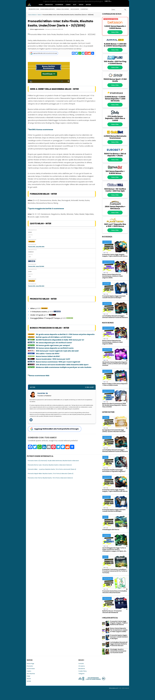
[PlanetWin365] (115, 222)
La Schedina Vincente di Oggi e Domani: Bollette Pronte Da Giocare (115, 316)
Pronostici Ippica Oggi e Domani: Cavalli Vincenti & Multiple (114, 297)
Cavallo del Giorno (62, 9)
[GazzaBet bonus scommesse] (31, 364)
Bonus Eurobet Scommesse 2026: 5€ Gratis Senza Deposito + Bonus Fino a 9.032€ (114, 405)
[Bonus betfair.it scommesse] (49, 82)
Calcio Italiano (108, 578)
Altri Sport (106, 283)
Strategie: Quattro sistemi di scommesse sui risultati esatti (118, 650)
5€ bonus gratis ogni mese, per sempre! (53, 345)
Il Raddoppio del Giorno (110, 529)
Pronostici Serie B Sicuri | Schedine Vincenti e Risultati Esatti (114, 592)
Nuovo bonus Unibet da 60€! (48, 356)
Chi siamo (81, 666)
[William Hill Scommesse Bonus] (31, 342)
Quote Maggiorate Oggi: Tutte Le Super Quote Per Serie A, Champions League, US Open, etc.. (114, 549)
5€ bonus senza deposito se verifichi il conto (55, 348)
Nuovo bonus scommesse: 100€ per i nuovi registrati (58, 362)
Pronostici (49, 4)
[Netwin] (115, 205)
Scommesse (59, 4)
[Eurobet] (115, 152)
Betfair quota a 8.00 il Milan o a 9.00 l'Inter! (54, 337)
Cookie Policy (82, 671)
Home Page (30, 663)
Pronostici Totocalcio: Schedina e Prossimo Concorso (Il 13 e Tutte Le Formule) (114, 571)
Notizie (88, 4)
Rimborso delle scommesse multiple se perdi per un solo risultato (63, 367)
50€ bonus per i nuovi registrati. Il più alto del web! (57, 351)
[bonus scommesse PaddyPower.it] (31, 345)
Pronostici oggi (34, 9)
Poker (28, 676)
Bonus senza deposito (47, 9)
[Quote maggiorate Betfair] (46, 208)
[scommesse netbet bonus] (52, 315)
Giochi (81, 4)
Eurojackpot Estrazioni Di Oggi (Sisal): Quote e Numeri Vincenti (113, 430)
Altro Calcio (107, 242)
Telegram (81, 673)
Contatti (81, 663)
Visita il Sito (115, 32)
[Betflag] (115, 59)
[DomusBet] (115, 169)
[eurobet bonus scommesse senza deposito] (31, 353)
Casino (68, 4)
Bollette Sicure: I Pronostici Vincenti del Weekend (112, 611)
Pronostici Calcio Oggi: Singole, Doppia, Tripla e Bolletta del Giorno (114, 255)
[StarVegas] (115, 95)
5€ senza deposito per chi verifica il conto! (54, 342)
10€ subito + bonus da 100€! (47, 353)
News (31, 5)
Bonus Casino (107, 349)
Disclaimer (81, 668)
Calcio (105, 457)
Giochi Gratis (75, 9)
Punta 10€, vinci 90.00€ (36, 286)
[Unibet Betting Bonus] (69, 318)
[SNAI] (115, 77)
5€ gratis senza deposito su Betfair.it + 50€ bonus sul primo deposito (65, 334)
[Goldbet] (115, 134)
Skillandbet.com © (113, 688)
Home (41, 4)
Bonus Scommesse (108, 262)
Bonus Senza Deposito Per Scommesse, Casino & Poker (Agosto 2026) (112, 276)
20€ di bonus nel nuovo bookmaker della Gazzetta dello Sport (62, 364)
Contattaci (84, 9)
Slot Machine (31, 673)
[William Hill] (115, 187)
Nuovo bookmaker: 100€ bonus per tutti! (53, 359)
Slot (74, 4)
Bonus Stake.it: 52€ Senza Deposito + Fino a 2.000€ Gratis (114, 384)
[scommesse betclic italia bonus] (31, 351)
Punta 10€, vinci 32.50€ (36, 266)
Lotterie (106, 417)
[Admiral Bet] (115, 42)
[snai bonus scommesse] (31, 261)
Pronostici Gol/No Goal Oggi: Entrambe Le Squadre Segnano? (114, 470)
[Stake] (115, 114)
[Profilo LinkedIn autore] (31, 419)
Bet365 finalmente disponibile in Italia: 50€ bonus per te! (60, 340)
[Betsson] (115, 24)
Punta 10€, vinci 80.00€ (36, 247)
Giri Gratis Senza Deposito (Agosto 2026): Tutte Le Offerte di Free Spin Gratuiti (114, 363)
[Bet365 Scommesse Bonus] (40, 129)
